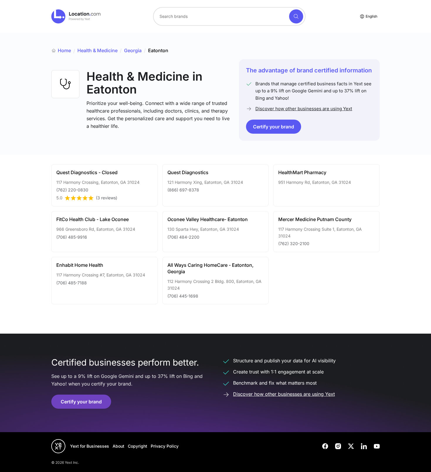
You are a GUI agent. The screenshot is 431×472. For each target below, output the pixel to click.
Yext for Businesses (89, 446)
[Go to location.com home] (76, 16)
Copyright (137, 446)
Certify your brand (273, 127)
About (118, 446)
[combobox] (229, 16)
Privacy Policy (165, 446)
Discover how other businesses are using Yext (303, 108)
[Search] (296, 16)
